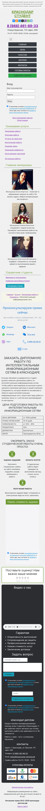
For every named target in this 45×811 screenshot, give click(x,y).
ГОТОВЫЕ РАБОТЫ (22, 70)
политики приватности (26, 108)
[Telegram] (31, 21)
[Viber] (25, 21)
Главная (9, 295)
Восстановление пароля (23, 118)
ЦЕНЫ (22, 50)
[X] (22, 21)
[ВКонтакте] (13, 21)
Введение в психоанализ (16, 277)
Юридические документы (22, 787)
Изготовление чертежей (15, 154)
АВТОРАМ (23, 60)
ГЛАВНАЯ (22, 44)
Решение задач (11, 146)
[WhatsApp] (28, 21)
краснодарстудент (22, 14)
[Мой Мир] (19, 21)
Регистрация (22, 120)
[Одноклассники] (16, 21)
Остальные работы (13, 159)
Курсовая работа (12, 135)
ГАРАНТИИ (22, 55)
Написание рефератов (14, 150)
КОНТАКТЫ (22, 65)
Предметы (14, 297)
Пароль (10, 95)
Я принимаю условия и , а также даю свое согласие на (23, 109)
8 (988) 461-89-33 (22, 26)
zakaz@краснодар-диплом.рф (22, 757)
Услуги (17, 295)
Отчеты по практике (13, 139)
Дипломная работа (13, 131)
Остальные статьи (15, 286)
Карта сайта (22, 806)
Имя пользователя (14, 88)
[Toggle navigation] (11, 39)
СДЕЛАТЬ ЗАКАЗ (22, 75)
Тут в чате (31, 334)
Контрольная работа (13, 142)
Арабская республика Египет (18, 281)
